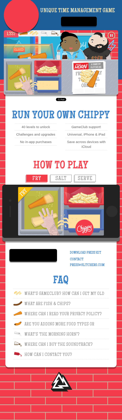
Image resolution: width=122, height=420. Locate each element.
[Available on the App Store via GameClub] (79, 21)
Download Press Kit (85, 253)
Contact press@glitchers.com (87, 262)
